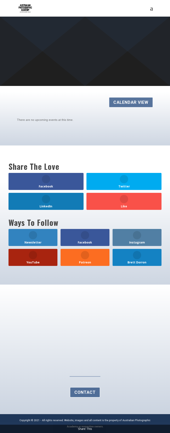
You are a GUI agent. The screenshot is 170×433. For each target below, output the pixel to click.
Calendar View (130, 102)
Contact (85, 392)
